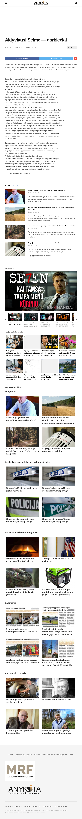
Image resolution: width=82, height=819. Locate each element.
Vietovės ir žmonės (15, 673)
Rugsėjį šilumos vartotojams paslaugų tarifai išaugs (45, 243)
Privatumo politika (61, 806)
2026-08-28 (33, 193)
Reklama (17, 806)
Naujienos (27, 47)
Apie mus (27, 806)
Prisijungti (36, 806)
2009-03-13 (18, 47)
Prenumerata (47, 806)
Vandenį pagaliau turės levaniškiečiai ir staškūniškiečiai (46, 190)
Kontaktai (8, 806)
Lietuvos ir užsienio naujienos (21, 532)
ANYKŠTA (8, 47)
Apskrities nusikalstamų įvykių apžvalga (27, 462)
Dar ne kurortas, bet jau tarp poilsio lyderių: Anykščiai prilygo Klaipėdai (51, 226)
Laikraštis (10, 603)
